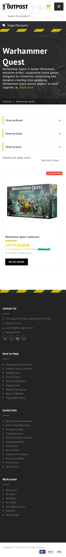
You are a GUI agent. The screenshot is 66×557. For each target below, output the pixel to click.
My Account (11, 490)
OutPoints (10, 510)
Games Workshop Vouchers (19, 437)
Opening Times (12, 332)
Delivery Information (15, 381)
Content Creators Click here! (19, 368)
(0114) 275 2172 (13, 323)
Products (7, 101)
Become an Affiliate (15, 458)
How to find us (13, 450)
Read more (27, 87)
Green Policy (12, 446)
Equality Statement (15, 441)
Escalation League (14, 429)
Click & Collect (13, 377)
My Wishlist (11, 498)
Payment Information (16, 389)
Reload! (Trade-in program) (19, 421)
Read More (17, 262)
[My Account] (40, 8)
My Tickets (11, 502)
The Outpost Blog (14, 433)
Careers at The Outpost (17, 454)
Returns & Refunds (14, 393)
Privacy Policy (12, 462)
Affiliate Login (12, 515)
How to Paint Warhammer (18, 425)
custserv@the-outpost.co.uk (19, 327)
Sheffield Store (13, 373)
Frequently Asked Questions (19, 364)
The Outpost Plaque (15, 506)
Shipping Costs (13, 385)
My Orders (10, 494)
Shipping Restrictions (15, 397)
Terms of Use (12, 466)
